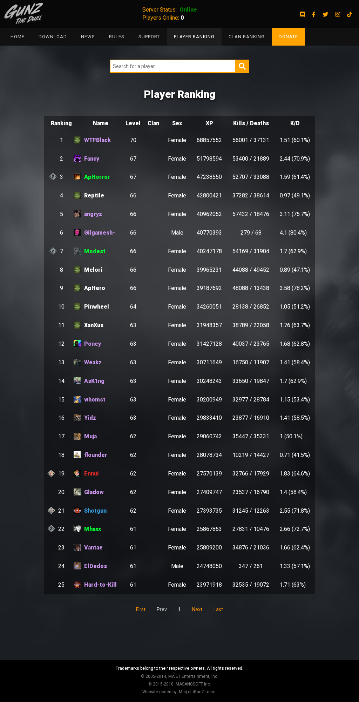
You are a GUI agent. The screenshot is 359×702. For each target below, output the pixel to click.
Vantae (93, 547)
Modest (95, 251)
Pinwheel (96, 306)
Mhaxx (92, 529)
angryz (93, 214)
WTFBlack (97, 140)
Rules (116, 36)
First (140, 609)
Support (149, 36)
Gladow (94, 492)
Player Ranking (194, 36)
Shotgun (95, 510)
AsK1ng (94, 381)
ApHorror (97, 177)
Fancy (91, 158)
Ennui (91, 473)
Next (197, 609)
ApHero (94, 288)
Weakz (93, 362)
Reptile (94, 195)
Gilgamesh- (99, 232)
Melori (93, 269)
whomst (95, 399)
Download (53, 36)
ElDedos (95, 566)
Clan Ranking (247, 36)
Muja (90, 436)
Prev (162, 609)
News (88, 36)
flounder (95, 455)
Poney (92, 343)
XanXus (93, 325)
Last (218, 609)
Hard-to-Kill (100, 584)
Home (18, 36)
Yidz (90, 417)
